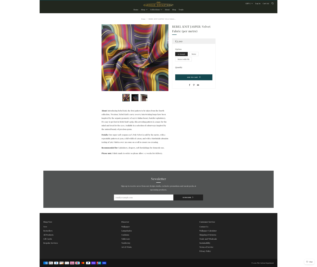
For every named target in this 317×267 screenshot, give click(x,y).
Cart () (266, 3)
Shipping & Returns (207, 235)
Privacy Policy (205, 251)
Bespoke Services (50, 243)
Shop (143, 10)
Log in (258, 3)
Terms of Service (206, 247)
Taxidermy (125, 243)
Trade (181, 10)
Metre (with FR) (183, 59)
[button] (126, 97)
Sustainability (204, 243)
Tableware (125, 239)
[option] (135, 57)
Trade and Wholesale (208, 239)
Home (135, 10)
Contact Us (203, 226)
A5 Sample (181, 54)
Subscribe (187, 197)
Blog (174, 10)
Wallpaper (125, 226)
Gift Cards (47, 239)
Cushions (125, 235)
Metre (194, 54)
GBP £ (248, 3)
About (167, 10)
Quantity (178, 67)
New (45, 226)
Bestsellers (48, 230)
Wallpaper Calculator (208, 230)
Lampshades (126, 230)
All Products (48, 235)
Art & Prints (126, 247)
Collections (155, 10)
